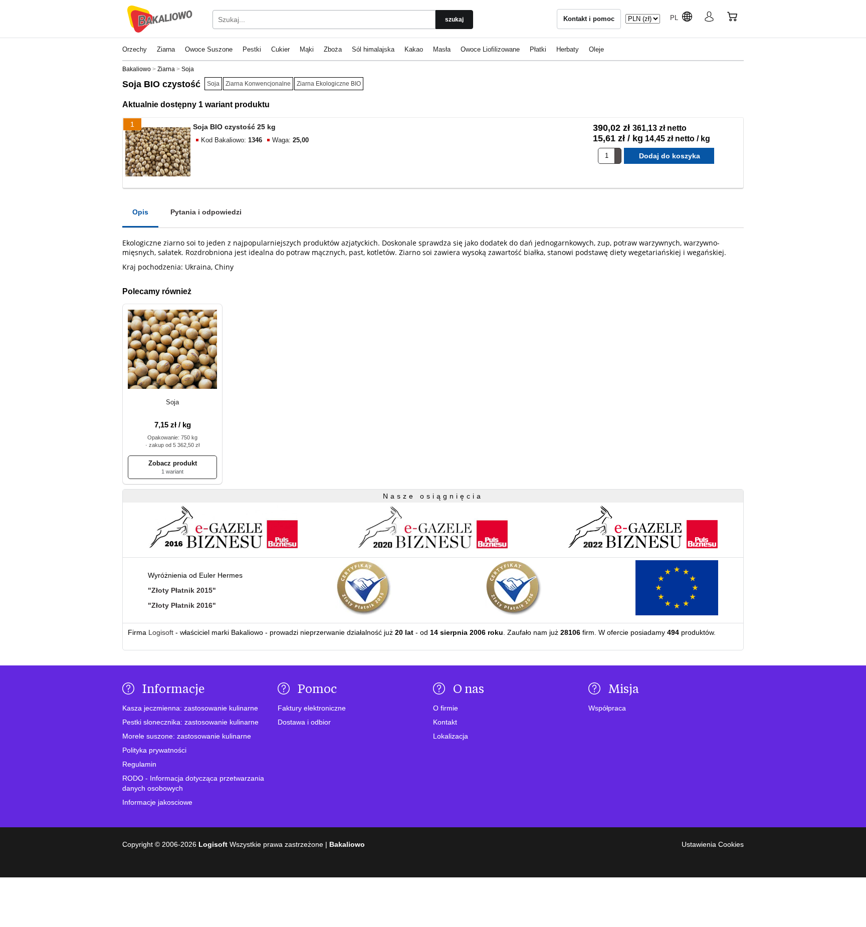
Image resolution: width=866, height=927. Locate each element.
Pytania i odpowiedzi (206, 212)
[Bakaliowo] (159, 19)
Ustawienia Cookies (713, 844)
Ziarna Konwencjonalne (258, 83)
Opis (140, 212)
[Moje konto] (709, 18)
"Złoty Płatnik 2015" (182, 590)
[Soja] (172, 350)
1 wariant (172, 472)
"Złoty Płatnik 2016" (182, 605)
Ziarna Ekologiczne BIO (329, 83)
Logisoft (160, 632)
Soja (213, 83)
